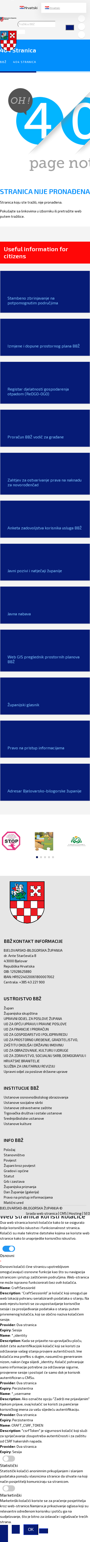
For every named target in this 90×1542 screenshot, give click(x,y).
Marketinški (11, 1495)
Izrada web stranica (42, 1213)
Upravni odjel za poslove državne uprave (36, 1071)
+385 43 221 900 (32, 982)
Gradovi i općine (16, 1171)
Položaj (9, 1149)
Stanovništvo (14, 1155)
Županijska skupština (21, 1013)
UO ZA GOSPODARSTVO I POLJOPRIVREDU (36, 1034)
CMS (63, 1213)
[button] (37, 857)
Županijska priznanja (20, 1186)
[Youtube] (81, 34)
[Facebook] (81, 18)
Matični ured (14, 1202)
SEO (87, 1213)
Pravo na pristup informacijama (28, 1197)
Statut (9, 1176)
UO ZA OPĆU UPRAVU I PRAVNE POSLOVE (35, 1024)
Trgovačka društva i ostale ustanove (33, 1113)
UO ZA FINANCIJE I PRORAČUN (26, 1029)
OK (31, 1529)
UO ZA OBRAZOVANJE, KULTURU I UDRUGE (36, 1050)
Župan (9, 1008)
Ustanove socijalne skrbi (23, 1102)
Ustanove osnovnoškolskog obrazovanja (36, 1097)
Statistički (9, 1465)
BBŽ (3, 61)
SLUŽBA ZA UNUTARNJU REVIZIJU (29, 1066)
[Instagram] (81, 26)
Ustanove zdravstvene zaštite (28, 1108)
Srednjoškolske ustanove (24, 1118)
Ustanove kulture (18, 1123)
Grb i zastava (14, 1181)
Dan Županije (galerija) (21, 1192)
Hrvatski (55, 7)
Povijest (10, 1160)
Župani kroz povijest (20, 1165)
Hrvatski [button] (31, 8)
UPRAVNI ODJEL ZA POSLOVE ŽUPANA (33, 1018)
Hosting (75, 1213)
